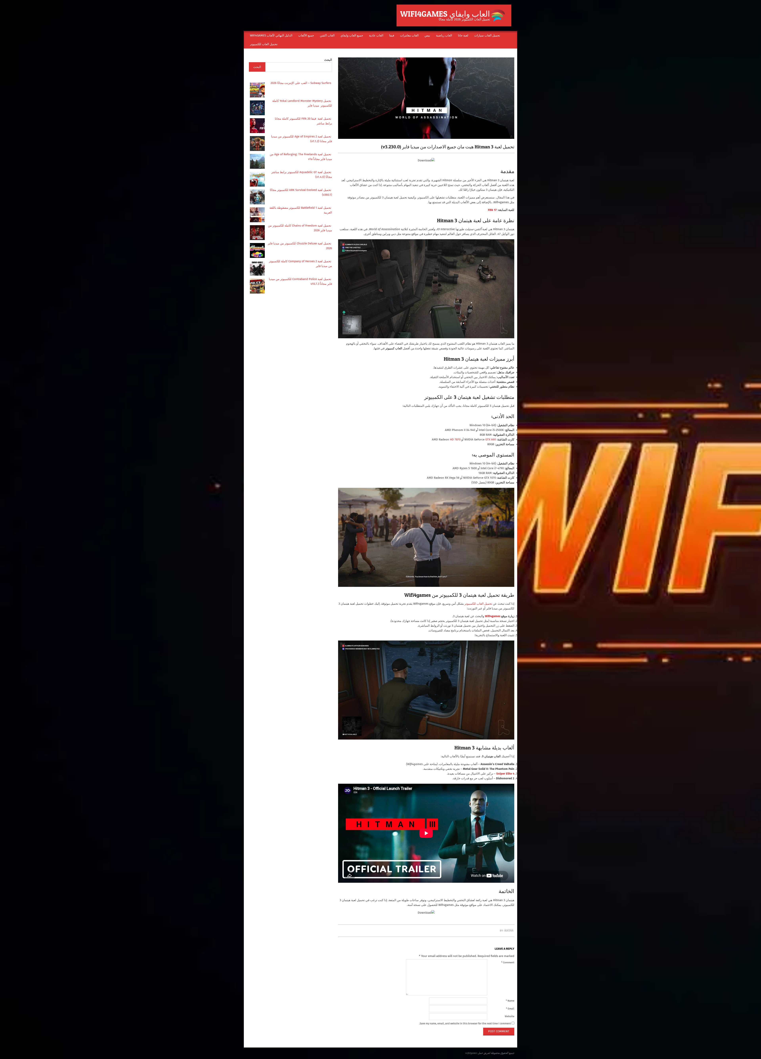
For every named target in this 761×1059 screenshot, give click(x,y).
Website (509, 1016)
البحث (328, 60)
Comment (507, 962)
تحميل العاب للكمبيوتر (478, 603)
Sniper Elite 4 (505, 773)
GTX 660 (490, 439)
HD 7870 (455, 439)
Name (510, 1000)
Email (510, 1008)
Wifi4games (492, 616)
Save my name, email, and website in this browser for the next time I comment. (465, 1023)
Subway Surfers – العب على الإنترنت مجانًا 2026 (301, 83)
